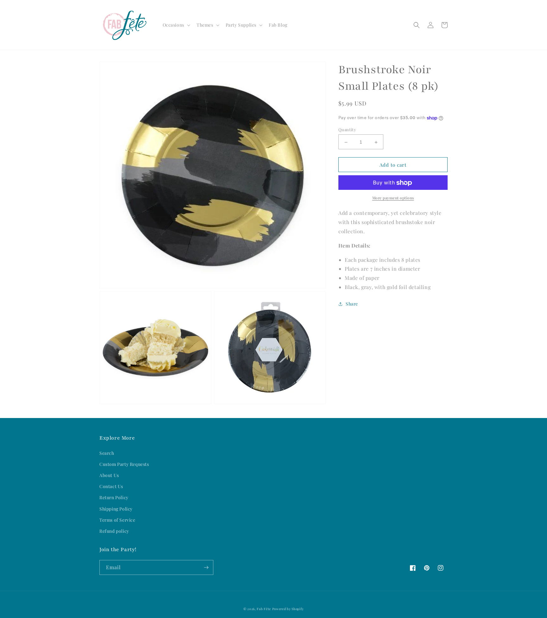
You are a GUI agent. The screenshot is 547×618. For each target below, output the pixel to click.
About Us (109, 475)
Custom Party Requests (124, 464)
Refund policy (114, 531)
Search (106, 453)
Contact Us (111, 486)
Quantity (347, 129)
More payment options (393, 198)
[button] (176, 25)
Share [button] (352, 304)
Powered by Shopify (288, 609)
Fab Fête (264, 609)
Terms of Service (117, 520)
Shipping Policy (116, 509)
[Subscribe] (206, 567)
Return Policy (114, 497)
